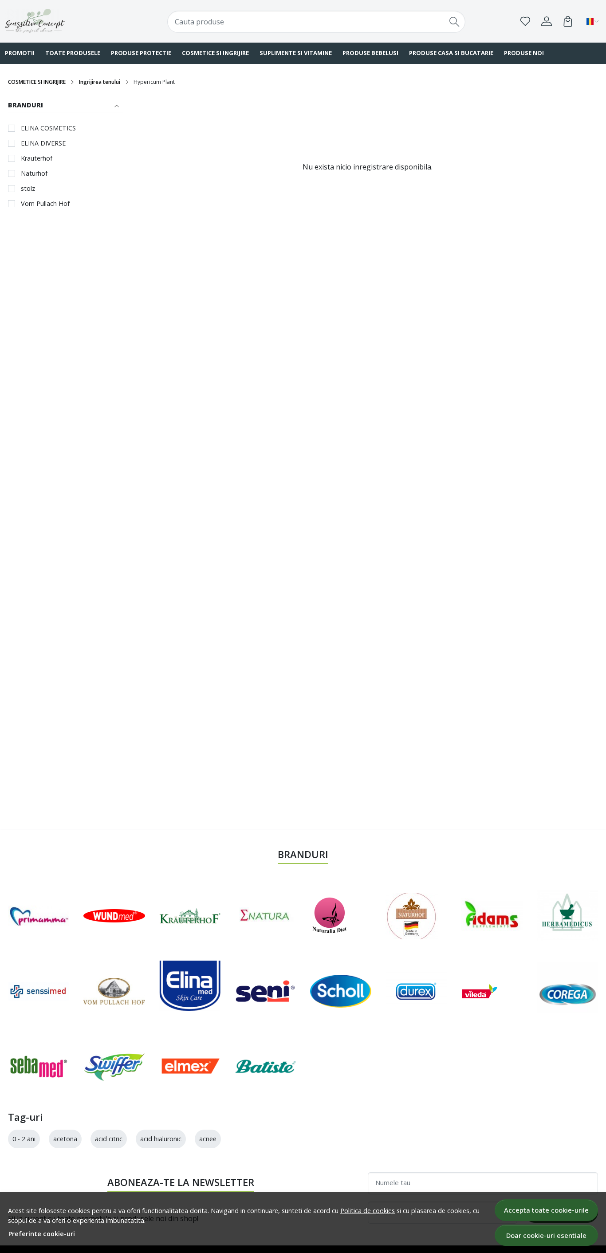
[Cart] (568, 21)
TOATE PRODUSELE (72, 53)
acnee (207, 1139)
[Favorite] (525, 21)
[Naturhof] (412, 916)
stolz (28, 188)
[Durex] (416, 991)
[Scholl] (340, 991)
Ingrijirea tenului (99, 82)
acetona (65, 1139)
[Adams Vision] (492, 915)
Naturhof (34, 173)
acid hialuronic (160, 1139)
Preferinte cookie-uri (41, 1233)
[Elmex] (189, 1066)
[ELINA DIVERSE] (189, 991)
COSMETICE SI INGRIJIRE (215, 53)
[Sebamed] (38, 1066)
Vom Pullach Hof (45, 203)
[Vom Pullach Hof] (114, 991)
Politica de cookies (367, 1210)
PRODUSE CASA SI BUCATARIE (451, 53)
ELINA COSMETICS (48, 128)
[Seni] (265, 991)
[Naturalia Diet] (330, 916)
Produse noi (524, 53)
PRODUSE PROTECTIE (141, 53)
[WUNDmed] (114, 915)
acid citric (108, 1139)
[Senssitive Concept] (58, 21)
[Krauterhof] (189, 916)
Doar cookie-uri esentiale (546, 1235)
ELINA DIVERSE (43, 143)
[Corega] (567, 991)
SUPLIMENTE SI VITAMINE (296, 53)
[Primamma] (38, 916)
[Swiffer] (114, 1066)
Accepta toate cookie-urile (546, 1210)
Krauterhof (36, 158)
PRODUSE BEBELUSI (370, 53)
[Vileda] (479, 991)
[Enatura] (265, 916)
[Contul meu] (546, 21)
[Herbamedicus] (567, 916)
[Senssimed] (38, 991)
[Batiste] (265, 1066)
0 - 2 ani (23, 1139)
